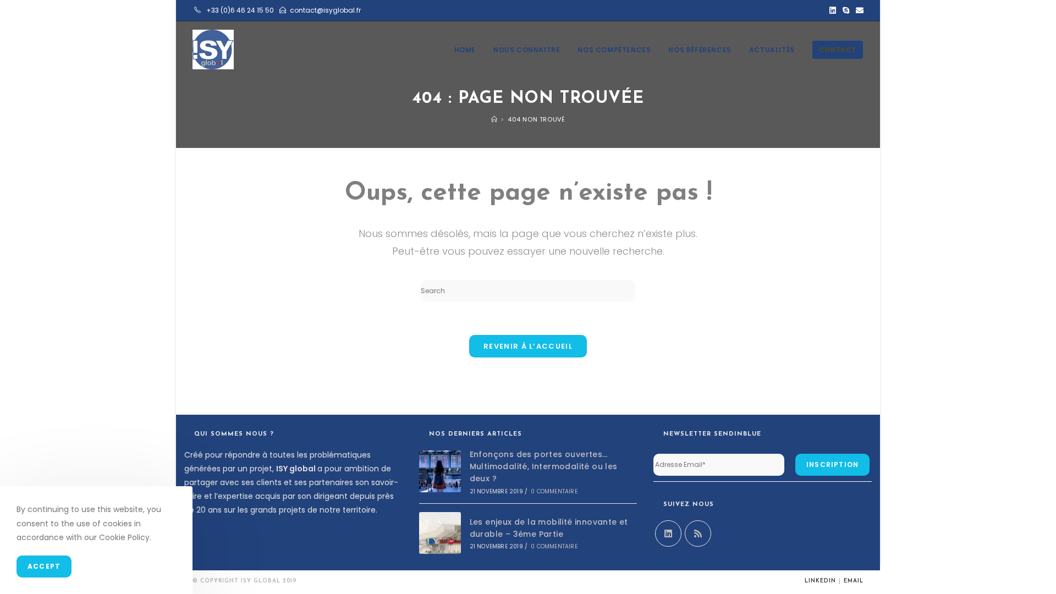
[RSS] (698, 533)
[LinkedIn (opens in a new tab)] (832, 10)
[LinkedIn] (668, 533)
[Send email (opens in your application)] (858, 10)
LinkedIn (820, 581)
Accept (44, 566)
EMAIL (854, 581)
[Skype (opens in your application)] (846, 10)
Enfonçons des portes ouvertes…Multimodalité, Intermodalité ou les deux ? (544, 467)
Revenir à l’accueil (528, 346)
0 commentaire (554, 491)
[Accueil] (494, 119)
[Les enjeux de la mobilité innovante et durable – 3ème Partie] (440, 533)
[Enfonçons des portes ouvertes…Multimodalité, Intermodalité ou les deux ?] (440, 471)
